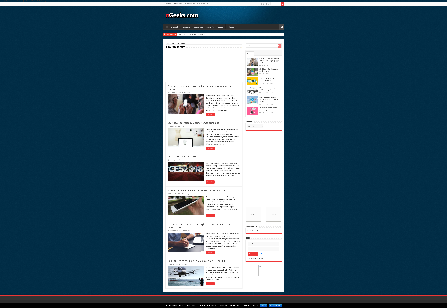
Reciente (250, 54)
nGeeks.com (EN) (202, 4)
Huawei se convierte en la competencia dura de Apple (196, 190)
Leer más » (210, 114)
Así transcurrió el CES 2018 (182, 156)
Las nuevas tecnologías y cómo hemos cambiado (193, 122)
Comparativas (198, 27)
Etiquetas (276, 54)
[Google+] (264, 4)
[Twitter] (269, 4)
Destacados (175, 27)
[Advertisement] (183, 65)
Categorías (186, 27)
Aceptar (263, 305)
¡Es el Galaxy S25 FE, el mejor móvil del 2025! (193, 34)
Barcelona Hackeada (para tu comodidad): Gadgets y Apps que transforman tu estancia (269, 61)
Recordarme (266, 254)
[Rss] (261, 4)
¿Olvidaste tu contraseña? (256, 258)
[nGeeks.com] (181, 14)
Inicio (167, 26)
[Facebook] (266, 4)
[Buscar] (282, 4)
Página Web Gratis (253, 230)
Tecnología (187, 92)
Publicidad (230, 27)
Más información (275, 305)
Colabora (221, 27)
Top (257, 54)
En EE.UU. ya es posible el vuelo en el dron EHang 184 (196, 261)
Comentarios (265, 54)
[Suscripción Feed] (241, 47)
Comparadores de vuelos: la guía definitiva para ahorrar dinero (268, 99)
